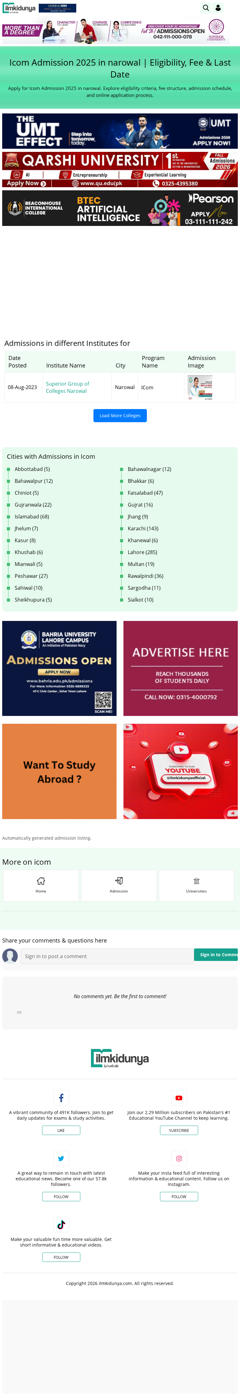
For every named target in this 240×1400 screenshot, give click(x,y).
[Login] (218, 7)
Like (61, 1130)
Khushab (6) (29, 552)
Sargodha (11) (144, 587)
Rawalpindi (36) (145, 575)
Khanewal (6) (143, 540)
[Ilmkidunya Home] (19, 8)
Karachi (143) (143, 528)
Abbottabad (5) (32, 469)
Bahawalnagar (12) (149, 469)
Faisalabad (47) (145, 492)
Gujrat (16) (140, 504)
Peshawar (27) (31, 575)
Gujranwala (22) (33, 504)
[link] (57, 8)
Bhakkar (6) (141, 481)
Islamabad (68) (32, 516)
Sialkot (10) (140, 599)
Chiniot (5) (27, 492)
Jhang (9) (138, 516)
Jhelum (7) (26, 528)
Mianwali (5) (28, 564)
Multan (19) (141, 564)
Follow (61, 1196)
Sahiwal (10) (28, 587)
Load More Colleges (120, 415)
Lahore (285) (142, 552)
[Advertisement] (120, 277)
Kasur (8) (25, 540)
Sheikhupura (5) (33, 599)
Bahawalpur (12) (34, 481)
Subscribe (179, 1130)
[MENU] (233, 7)
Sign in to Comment (219, 955)
